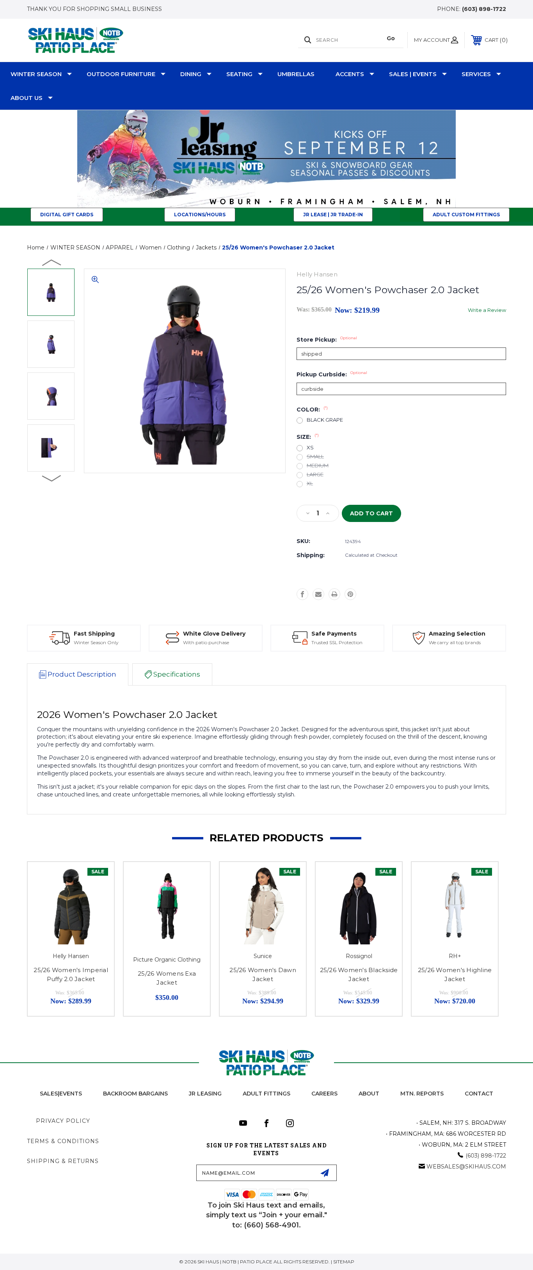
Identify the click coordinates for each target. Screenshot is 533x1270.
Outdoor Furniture (121, 74)
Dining (190, 74)
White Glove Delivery (214, 633)
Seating (239, 74)
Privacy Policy (63, 1120)
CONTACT (479, 1093)
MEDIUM (318, 465)
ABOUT (369, 1093)
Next (52, 478)
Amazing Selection (457, 633)
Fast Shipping (94, 633)
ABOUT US (27, 98)
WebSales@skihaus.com (466, 1166)
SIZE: (308, 436)
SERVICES (476, 74)
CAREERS (324, 1093)
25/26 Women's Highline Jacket (455, 974)
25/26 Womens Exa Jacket (167, 978)
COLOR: (312, 409)
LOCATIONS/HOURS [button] (200, 214)
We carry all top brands (455, 642)
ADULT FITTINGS (266, 1093)
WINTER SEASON (36, 74)
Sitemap (343, 1262)
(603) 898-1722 (484, 8)
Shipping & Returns (63, 1161)
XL (310, 483)
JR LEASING (205, 1093)
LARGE (315, 474)
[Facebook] (302, 594)
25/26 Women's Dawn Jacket (262, 974)
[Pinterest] (350, 594)
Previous (52, 262)
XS (310, 447)
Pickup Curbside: (332, 374)
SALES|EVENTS (61, 1093)
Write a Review (487, 310)
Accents (350, 74)
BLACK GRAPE (325, 419)
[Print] (334, 594)
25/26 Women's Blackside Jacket (359, 974)
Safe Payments (334, 633)
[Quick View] (98, 878)
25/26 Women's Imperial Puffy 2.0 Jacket (71, 974)
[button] (266, 159)
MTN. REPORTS (422, 1093)
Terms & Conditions (63, 1141)
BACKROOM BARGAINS (135, 1093)
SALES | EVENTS (413, 74)
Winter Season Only (96, 642)
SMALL (315, 456)
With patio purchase (206, 642)
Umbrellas (295, 74)
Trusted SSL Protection (336, 642)
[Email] (318, 594)
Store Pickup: (327, 339)
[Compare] (98, 898)
